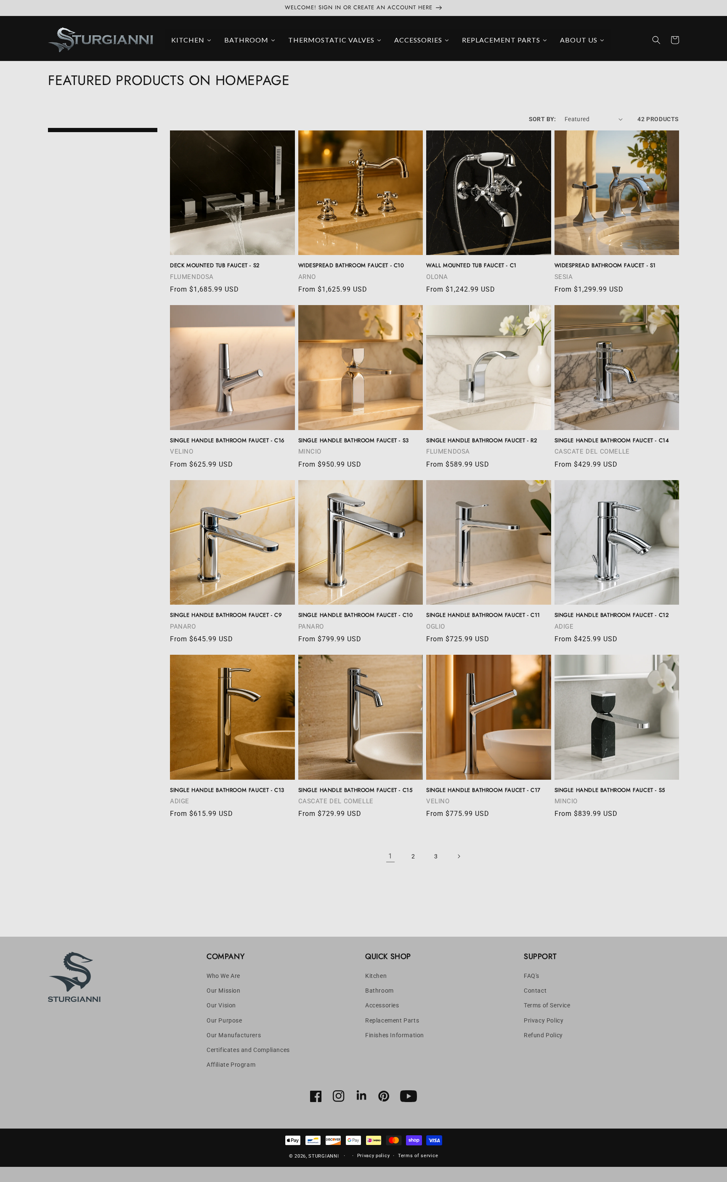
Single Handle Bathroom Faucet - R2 (481, 440)
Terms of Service (547, 1005)
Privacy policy (373, 1155)
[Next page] (458, 856)
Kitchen (376, 975)
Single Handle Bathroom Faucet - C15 (355, 790)
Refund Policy (543, 1035)
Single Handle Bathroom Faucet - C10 (355, 615)
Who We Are (223, 975)
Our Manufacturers (234, 1035)
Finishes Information (394, 1035)
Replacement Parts (392, 1020)
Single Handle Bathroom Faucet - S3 (353, 440)
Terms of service (418, 1155)
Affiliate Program (231, 1064)
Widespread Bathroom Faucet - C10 (351, 265)
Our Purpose (224, 1020)
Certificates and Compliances (248, 1050)
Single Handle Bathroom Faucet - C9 (225, 615)
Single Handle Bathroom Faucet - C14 (612, 440)
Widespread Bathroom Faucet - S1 (605, 265)
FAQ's (531, 975)
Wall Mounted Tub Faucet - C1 (471, 265)
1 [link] (390, 856)
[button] (656, 40)
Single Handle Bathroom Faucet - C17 (483, 790)
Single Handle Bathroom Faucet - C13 (227, 790)
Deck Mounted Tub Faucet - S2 (215, 265)
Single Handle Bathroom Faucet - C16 (227, 440)
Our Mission (224, 990)
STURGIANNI (323, 1156)
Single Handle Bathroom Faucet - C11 (483, 615)
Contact (535, 990)
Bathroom (379, 990)
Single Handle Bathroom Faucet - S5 (610, 790)
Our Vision (221, 1005)
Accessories (382, 1005)
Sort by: (542, 119)
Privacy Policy (543, 1020)
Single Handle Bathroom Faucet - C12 (612, 615)
